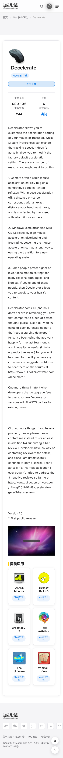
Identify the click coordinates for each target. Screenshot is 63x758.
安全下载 (31, 83)
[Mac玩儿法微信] (15, 726)
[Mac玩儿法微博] (6, 726)
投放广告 (19, 736)
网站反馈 (45, 736)
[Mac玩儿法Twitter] (24, 726)
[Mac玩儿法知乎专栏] (33, 726)
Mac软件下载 (20, 75)
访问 (44, 114)
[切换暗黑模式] (55, 750)
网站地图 (32, 736)
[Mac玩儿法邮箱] (59, 726)
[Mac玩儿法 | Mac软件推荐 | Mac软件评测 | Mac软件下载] (11, 6)
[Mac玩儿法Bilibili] (41, 726)
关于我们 (7, 736)
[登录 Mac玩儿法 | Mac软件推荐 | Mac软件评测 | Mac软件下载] (49, 6)
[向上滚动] (55, 741)
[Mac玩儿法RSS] (50, 726)
